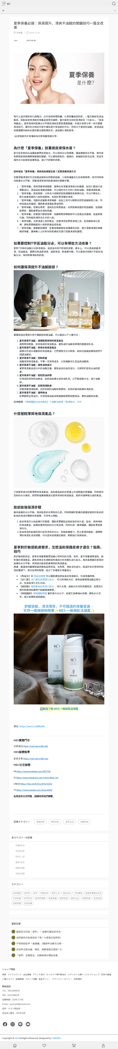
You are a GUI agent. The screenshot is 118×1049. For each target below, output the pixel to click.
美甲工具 (56, 892)
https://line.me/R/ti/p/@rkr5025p (36, 784)
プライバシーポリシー (62, 978)
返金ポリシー (45, 978)
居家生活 (70, 821)
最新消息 (20, 862)
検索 (4, 974)
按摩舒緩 (84, 821)
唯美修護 (40, 821)
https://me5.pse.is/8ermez (35, 759)
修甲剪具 (28, 898)
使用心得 (20, 856)
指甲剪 (27, 892)
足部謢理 (97, 898)
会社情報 (27, 974)
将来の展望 (106, 974)
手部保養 (17, 898)
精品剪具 (67, 892)
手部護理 (78, 892)
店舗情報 (20, 978)
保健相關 (20, 873)
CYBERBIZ (56, 1038)
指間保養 (17, 903)
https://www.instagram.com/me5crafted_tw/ (37, 778)
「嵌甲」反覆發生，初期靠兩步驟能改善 (35, 955)
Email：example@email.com (16, 1004)
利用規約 (78, 978)
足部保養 (28, 903)
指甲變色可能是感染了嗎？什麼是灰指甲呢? (37, 937)
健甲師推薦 (40, 898)
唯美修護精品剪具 (93, 892)
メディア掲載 (31, 978)
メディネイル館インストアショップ (84, 974)
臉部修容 (55, 821)
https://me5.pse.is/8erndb (35, 746)
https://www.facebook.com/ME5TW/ (34, 771)
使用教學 (20, 851)
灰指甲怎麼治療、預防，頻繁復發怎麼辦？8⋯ (38, 949)
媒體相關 (20, 868)
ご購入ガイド (8, 978)
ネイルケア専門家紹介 (56, 974)
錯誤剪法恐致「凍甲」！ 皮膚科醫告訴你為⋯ (38, 931)
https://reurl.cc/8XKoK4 (32, 726)
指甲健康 (17, 892)
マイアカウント (15, 974)
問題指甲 (44, 892)
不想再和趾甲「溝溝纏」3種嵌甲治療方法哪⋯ (38, 943)
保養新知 (20, 845)
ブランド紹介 (39, 974)
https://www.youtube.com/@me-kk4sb (34, 790)
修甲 (35, 892)
